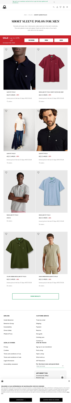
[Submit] (62, 365)
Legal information (9, 360)
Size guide (39, 334)
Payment (38, 327)
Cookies (6, 350)
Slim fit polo (11, 92)
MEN (46, 40)
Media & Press (8, 334)
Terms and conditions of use (12, 354)
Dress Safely (7, 330)
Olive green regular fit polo (16, 276)
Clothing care (40, 337)
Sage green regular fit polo (48, 276)
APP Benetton (40, 360)
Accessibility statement (11, 364)
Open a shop (40, 354)
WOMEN (31, 40)
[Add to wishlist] (6, 50)
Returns (38, 330)
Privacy (6, 347)
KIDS (61, 40)
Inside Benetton (9, 320)
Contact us (39, 340)
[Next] (54, 2)
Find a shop (39, 350)
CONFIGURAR (20, 399)
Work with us (40, 357)
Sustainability (8, 327)
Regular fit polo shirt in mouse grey (51, 92)
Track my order (40, 320)
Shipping (38, 323)
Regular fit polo (12, 215)
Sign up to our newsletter (44, 347)
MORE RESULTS (35, 296)
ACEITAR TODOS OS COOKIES (51, 399)
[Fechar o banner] (69, 381)
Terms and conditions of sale (12, 357)
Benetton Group (9, 323)
